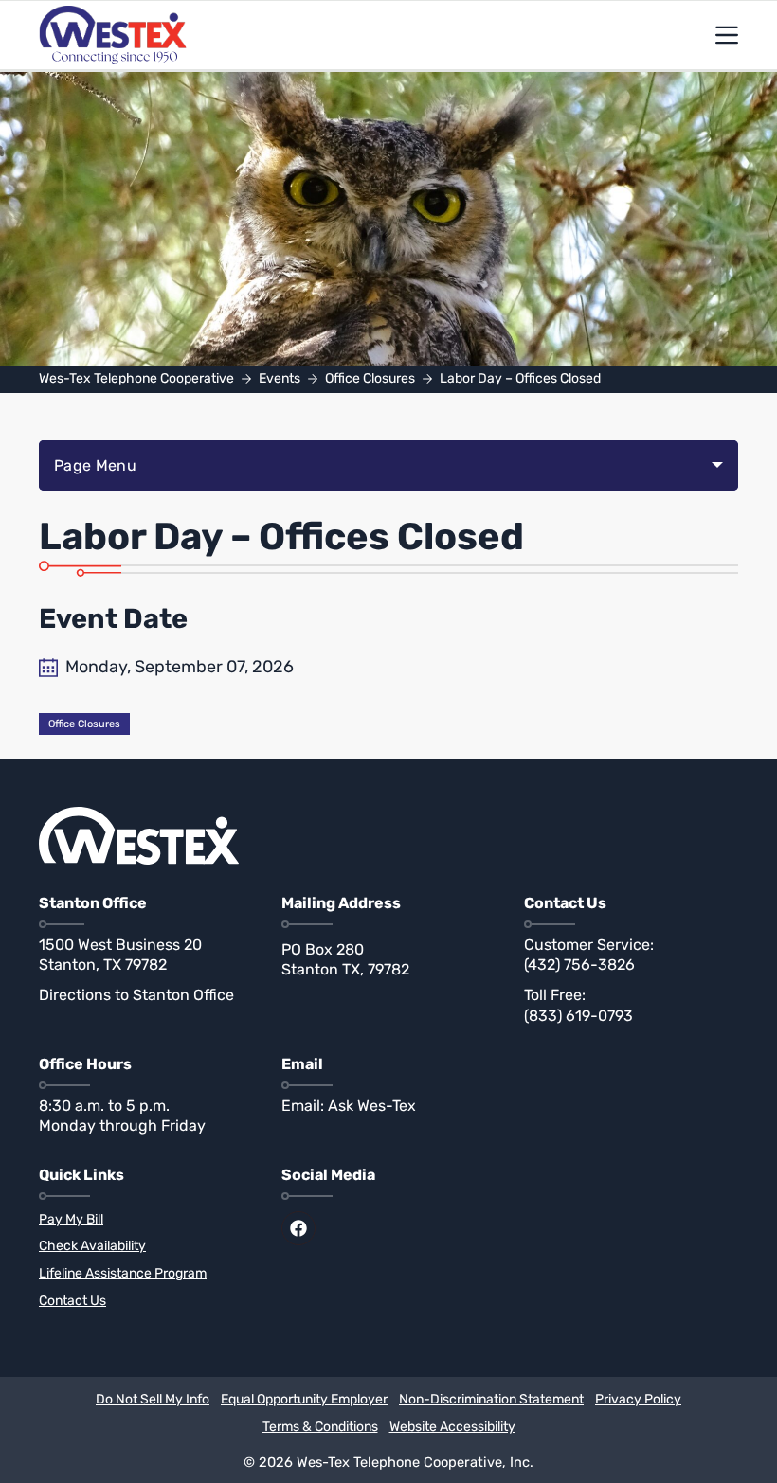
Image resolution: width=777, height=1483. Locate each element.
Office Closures (84, 724)
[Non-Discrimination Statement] (491, 1400)
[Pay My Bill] (146, 1220)
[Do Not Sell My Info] (152, 1400)
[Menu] (726, 35)
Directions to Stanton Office (136, 995)
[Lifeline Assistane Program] (146, 1274)
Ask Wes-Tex (372, 1106)
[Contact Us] (146, 1302)
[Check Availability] (146, 1247)
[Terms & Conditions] (320, 1428)
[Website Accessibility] (452, 1428)
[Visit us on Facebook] (298, 1228)
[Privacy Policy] (638, 1400)
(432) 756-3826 (579, 965)
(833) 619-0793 (578, 1016)
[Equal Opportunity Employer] (304, 1400)
